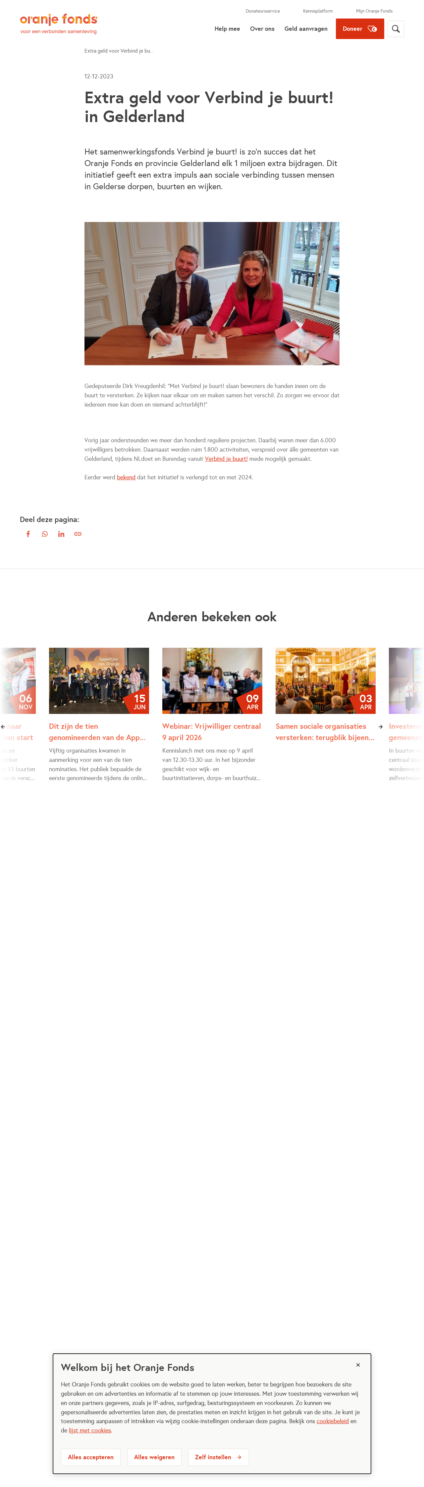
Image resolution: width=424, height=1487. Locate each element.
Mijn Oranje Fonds (374, 11)
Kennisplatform (318, 11)
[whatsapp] (44, 534)
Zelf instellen (213, 1457)
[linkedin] (61, 534)
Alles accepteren (91, 1457)
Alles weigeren (154, 1457)
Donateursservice (263, 11)
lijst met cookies (90, 1430)
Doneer (352, 28)
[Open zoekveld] (396, 29)
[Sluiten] (358, 1365)
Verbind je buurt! (226, 458)
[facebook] (28, 534)
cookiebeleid (333, 1421)
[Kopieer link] (78, 534)
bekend (126, 477)
